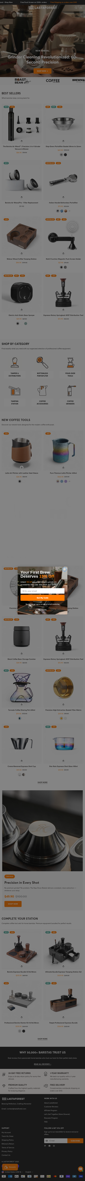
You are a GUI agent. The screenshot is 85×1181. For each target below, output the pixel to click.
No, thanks (42, 609)
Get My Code (42, 597)
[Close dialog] (65, 569)
